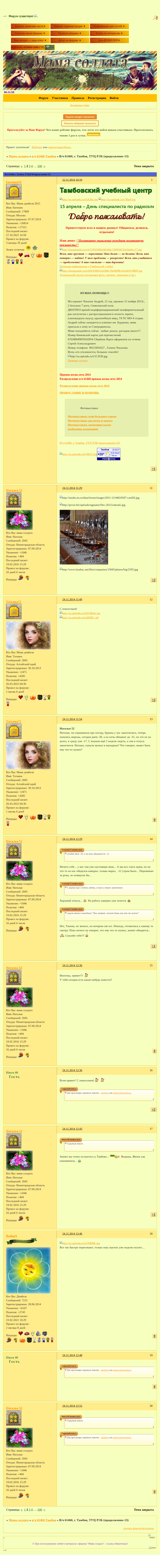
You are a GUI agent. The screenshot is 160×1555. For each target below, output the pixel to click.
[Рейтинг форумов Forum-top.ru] (93, 135)
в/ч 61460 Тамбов (44, 156)
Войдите (37, 147)
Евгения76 (13, 182)
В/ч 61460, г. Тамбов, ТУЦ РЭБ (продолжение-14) (90, 442)
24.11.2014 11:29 (72, 488)
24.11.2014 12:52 (72, 1405)
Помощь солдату (78, 360)
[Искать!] (156, 18)
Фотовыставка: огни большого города (92, 416)
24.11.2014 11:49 (72, 599)
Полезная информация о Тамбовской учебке (86, 266)
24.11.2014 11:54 (72, 719)
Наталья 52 (14, 490)
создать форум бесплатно (138, 1528)
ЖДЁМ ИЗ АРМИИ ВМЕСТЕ (28, 47)
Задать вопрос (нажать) (80, 116)
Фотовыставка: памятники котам (89, 424)
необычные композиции (83, 429)
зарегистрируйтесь (59, 147)
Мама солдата (19, 156)
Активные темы (79, 105)
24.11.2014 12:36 (72, 965)
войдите (105, 1092)
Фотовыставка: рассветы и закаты (90, 420)
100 (39, 166)
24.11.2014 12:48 (72, 1355)
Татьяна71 (13, 601)
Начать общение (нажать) (80, 123)
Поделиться (61, 181)
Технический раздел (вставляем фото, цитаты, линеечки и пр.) (98, 275)
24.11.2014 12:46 (72, 1233)
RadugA (11, 1236)
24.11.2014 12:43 (72, 1128)
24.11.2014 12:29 (72, 839)
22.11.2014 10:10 (72, 179)
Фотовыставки (89, 408)
